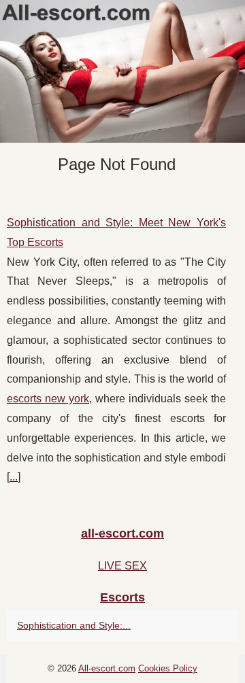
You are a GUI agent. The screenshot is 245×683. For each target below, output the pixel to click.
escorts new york (48, 398)
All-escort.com (106, 668)
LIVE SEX (122, 566)
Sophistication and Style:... (74, 625)
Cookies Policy (167, 668)
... (14, 477)
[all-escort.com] (122, 71)
